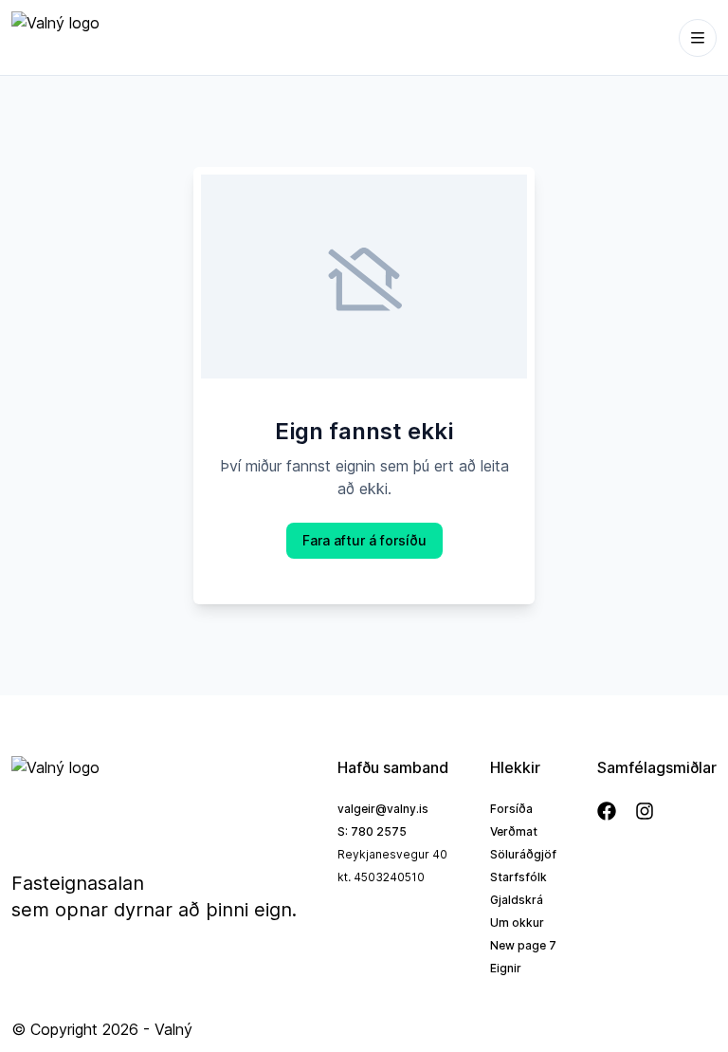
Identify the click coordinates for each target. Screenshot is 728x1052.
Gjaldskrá (516, 900)
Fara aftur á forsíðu (364, 540)
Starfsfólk (518, 877)
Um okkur (517, 922)
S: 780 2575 (372, 831)
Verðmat (513, 831)
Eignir (505, 968)
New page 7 (523, 945)
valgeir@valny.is (382, 809)
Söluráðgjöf (523, 854)
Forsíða (511, 809)
